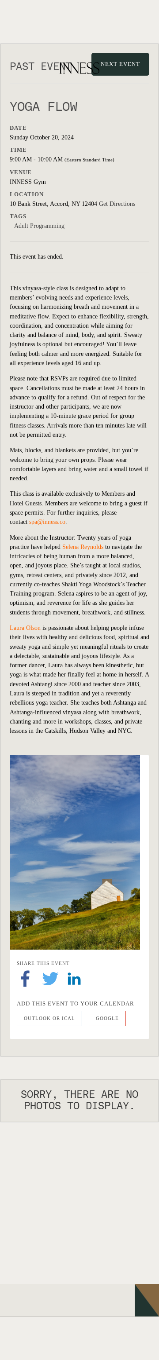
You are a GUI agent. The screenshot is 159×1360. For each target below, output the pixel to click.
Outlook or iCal (49, 1018)
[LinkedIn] (74, 978)
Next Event (120, 64)
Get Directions (117, 204)
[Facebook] (25, 978)
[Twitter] (50, 978)
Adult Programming (39, 226)
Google (107, 1018)
